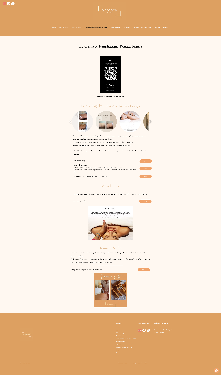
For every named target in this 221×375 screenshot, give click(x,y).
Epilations (118, 344)
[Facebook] (13, 3)
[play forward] (150, 121)
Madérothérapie (120, 341)
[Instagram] (8, 3)
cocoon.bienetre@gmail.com (167, 330)
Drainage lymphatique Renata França (123, 338)
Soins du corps (120, 335)
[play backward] (70, 121)
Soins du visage (120, 333)
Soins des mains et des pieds (123, 347)
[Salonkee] (4, 3)
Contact (118, 353)
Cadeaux (118, 350)
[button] (82, 121)
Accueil (118, 330)
